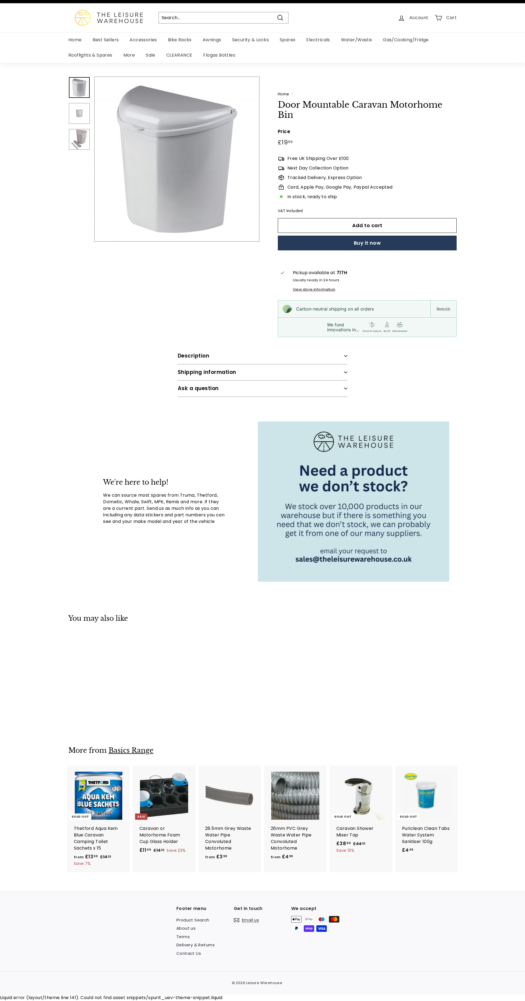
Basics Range (131, 750)
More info (443, 309)
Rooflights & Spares (90, 55)
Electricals (318, 40)
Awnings (212, 40)
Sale (150, 55)
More (129, 55)
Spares (287, 40)
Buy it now (367, 242)
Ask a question (198, 388)
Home (75, 40)
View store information (314, 289)
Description (193, 355)
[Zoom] (177, 159)
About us (186, 928)
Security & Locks (250, 40)
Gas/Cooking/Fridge (405, 40)
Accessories (143, 40)
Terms (183, 936)
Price (284, 131)
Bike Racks (180, 40)
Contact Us (188, 953)
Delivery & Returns (195, 945)
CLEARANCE (179, 55)
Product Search (192, 920)
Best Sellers (106, 40)
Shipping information (207, 372)
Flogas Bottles (219, 55)
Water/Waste (356, 40)
